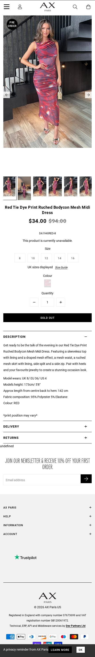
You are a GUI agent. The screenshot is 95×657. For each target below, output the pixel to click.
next (88, 95)
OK (81, 649)
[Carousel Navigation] (47, 95)
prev (6, 95)
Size (47, 248)
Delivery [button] (11, 426)
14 (59, 258)
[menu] (7, 7)
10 (33, 258)
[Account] (20, 6)
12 (46, 258)
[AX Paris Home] (47, 6)
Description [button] (14, 336)
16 (73, 258)
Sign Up (86, 478)
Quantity (47, 293)
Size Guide (61, 267)
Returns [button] (11, 437)
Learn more (60, 649)
